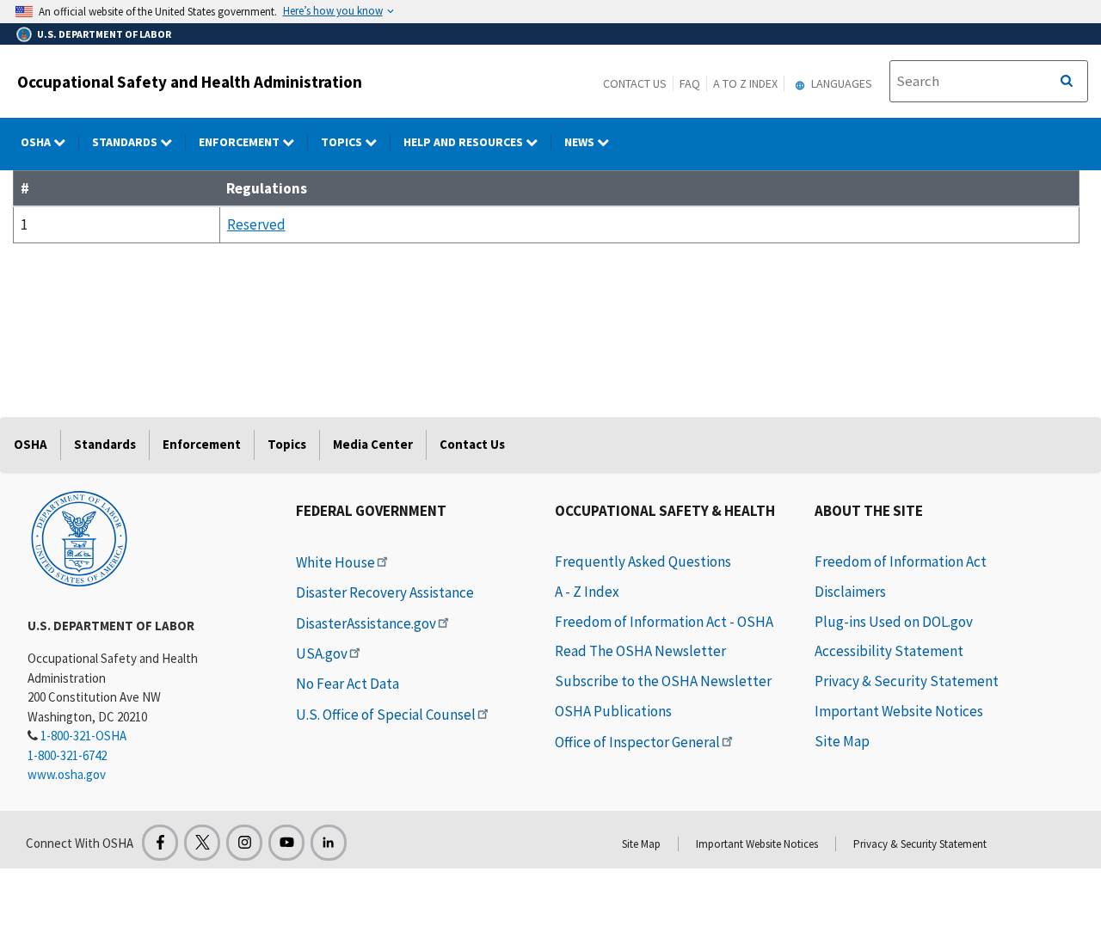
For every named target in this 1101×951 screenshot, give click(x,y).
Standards (126, 142)
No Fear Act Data (347, 683)
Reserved (256, 224)
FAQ (690, 83)
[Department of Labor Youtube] (286, 843)
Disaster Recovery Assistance (385, 592)
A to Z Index (745, 83)
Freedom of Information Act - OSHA (664, 621)
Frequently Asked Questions (643, 561)
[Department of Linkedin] (329, 843)
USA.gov (322, 653)
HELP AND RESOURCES (464, 142)
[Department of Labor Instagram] (244, 843)
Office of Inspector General (637, 742)
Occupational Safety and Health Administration (189, 81)
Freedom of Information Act (901, 561)
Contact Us (635, 83)
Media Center (373, 444)
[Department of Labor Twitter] (202, 843)
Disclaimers (850, 591)
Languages (840, 83)
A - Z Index (587, 591)
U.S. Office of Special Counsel (386, 714)
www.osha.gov (67, 774)
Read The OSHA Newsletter (640, 650)
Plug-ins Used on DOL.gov (894, 621)
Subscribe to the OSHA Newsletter (663, 681)
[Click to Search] (1066, 81)
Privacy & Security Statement (907, 681)
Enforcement (240, 142)
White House (335, 562)
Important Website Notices (899, 711)
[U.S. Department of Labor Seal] (79, 537)
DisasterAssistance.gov (366, 623)
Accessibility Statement (889, 650)
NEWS (580, 142)
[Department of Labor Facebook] (160, 843)
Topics (343, 142)
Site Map (842, 741)
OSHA (37, 142)
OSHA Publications (613, 711)
